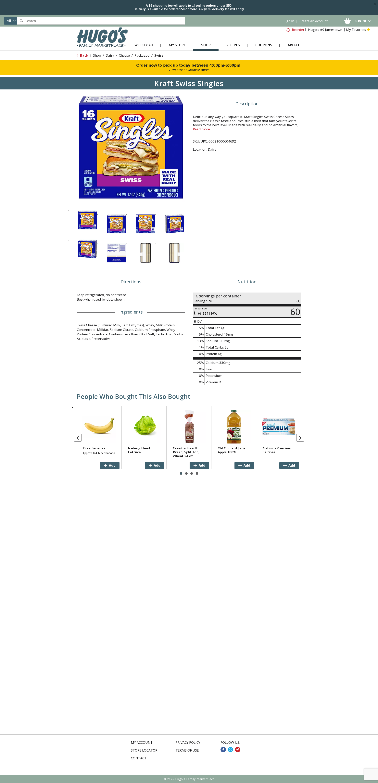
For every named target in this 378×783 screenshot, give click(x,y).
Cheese (124, 55)
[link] (223, 749)
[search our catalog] (21, 21)
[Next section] (300, 438)
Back (83, 55)
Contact (138, 758)
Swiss (158, 55)
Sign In (289, 21)
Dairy (110, 55)
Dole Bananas (94, 448)
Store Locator (144, 750)
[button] (87, 220)
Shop (97, 55)
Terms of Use (187, 750)
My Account (142, 742)
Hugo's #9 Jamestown (325, 29)
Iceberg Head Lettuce (139, 450)
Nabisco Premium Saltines (277, 450)
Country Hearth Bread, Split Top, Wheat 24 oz (186, 452)
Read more (201, 129)
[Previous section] (78, 438)
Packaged (142, 55)
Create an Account (313, 21)
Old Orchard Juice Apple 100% (231, 450)
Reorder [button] (298, 29)
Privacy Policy (188, 742)
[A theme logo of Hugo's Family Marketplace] (102, 41)
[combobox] (10, 21)
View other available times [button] (189, 69)
